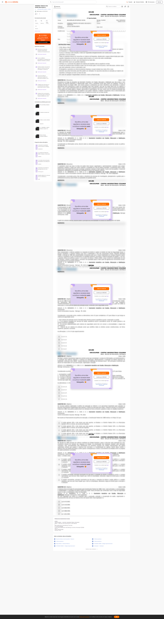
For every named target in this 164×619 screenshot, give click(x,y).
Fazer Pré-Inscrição (43, 42)
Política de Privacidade (103, 47)
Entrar (159, 2)
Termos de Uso (99, 46)
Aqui (108, 42)
